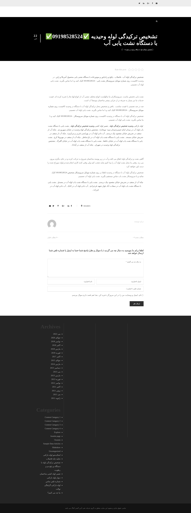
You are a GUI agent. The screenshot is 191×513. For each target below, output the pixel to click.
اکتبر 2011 (56, 387)
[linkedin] (143, 3)
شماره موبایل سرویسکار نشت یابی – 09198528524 (105, 81)
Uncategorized (54, 451)
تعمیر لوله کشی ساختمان (50, 474)
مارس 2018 (55, 349)
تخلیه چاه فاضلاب (53, 459)
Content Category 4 (52, 428)
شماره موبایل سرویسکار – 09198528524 (77, 116)
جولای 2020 (55, 338)
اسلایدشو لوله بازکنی (51, 455)
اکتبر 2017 (56, 356)
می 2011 (56, 394)
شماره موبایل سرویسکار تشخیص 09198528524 (75, 172)
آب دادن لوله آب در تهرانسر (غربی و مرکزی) (86, 133)
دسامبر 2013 (55, 368)
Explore (57, 432)
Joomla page (55, 436)
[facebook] (152, 3)
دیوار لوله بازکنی (53, 478)
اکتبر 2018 (56, 345)
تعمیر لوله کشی (89, 126)
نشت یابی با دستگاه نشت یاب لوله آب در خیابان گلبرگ (79, 141)
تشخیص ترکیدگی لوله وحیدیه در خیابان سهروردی (78, 130)
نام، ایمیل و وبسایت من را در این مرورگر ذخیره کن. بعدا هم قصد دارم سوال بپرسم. (106, 295)
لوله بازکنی (126, 126)
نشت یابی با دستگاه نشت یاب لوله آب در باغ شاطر (103, 137)
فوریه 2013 (55, 379)
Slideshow (56, 447)
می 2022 (56, 334)
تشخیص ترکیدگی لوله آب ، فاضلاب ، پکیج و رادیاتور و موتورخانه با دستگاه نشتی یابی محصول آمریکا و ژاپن (99, 77)
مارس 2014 (55, 364)
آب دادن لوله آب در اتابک (78, 186)
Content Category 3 (52, 425)
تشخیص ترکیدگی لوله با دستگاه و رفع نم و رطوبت (138, 49)
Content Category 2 (52, 421)
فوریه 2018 (55, 353)
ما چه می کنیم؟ (54, 493)
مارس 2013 (55, 375)
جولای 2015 (55, 360)
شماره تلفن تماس (53, 481)
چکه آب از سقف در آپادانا (82, 145)
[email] (156, 3)
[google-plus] (148, 3)
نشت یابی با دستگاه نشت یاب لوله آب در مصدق (77, 182)
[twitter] (139, 3)
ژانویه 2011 (55, 398)
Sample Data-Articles (51, 444)
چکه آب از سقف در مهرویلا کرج (67, 137)
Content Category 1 (52, 417)
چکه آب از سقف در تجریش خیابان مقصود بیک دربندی (121, 182)
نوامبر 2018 (55, 341)
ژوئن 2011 (56, 391)
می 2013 (56, 372)
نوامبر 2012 (55, 383)
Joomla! (57, 440)
